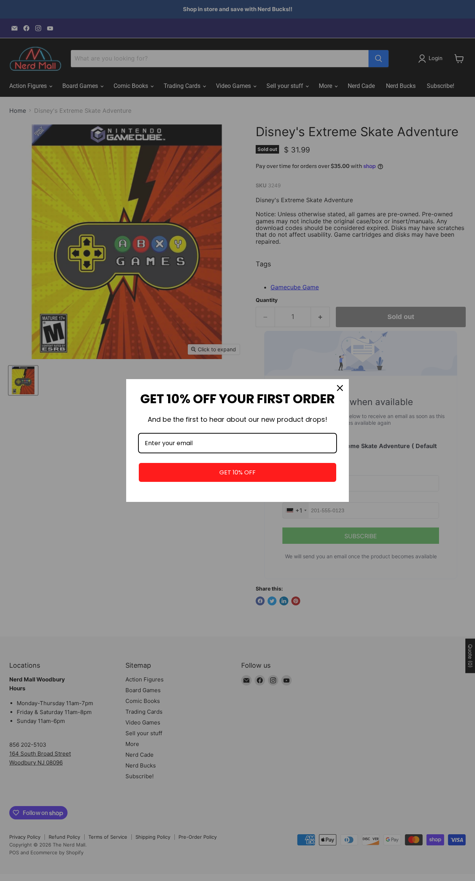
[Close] (340, 388)
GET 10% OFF (237, 472)
